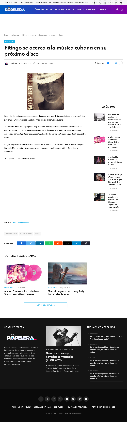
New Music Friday (53, 349)
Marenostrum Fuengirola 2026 (77, 2)
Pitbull (37, 234)
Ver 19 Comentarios (46, 305)
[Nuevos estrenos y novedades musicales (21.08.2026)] (63, 336)
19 (52, 63)
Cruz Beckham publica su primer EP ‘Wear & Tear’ (115, 161)
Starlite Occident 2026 (43, 2)
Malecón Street (11, 234)
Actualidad (9, 41)
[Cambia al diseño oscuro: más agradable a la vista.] (117, 9)
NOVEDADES (78, 9)
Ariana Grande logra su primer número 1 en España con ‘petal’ (106, 337)
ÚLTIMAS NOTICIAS (43, 9)
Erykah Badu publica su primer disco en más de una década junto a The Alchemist (114, 121)
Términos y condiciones (103, 407)
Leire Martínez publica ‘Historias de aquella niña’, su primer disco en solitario (104, 349)
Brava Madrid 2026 (59, 2)
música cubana (26, 234)
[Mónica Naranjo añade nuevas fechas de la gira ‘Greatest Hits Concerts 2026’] (99, 177)
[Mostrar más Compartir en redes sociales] (121, 63)
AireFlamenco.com (21, 223)
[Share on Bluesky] (108, 63)
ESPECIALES (91, 9)
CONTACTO (104, 9)
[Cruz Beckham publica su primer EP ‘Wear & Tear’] (99, 160)
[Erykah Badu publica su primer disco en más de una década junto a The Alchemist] (99, 117)
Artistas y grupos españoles (23, 2)
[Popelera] (16, 9)
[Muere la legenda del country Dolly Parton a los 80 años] (67, 273)
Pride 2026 (8, 2)
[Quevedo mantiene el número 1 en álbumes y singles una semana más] (99, 197)
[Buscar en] (121, 9)
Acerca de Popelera (21, 407)
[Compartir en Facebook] (112, 63)
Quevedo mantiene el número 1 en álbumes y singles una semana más (113, 201)
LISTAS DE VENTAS (62, 9)
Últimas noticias (42, 407)
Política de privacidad (77, 407)
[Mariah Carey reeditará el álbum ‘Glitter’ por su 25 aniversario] (23, 273)
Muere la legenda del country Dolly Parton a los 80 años (66, 292)
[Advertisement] (63, 24)
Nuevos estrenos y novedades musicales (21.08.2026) (59, 357)
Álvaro (14, 63)
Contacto (58, 407)
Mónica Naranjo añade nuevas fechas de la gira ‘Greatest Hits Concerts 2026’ (115, 180)
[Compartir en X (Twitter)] (116, 63)
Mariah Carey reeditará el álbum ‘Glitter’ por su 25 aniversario (21, 292)
